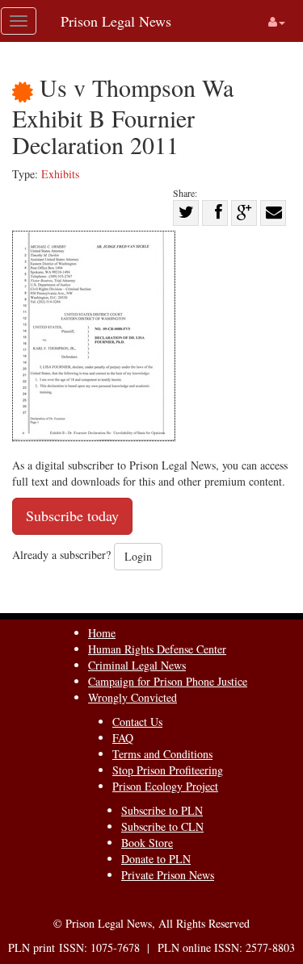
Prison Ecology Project (165, 786)
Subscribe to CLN (162, 826)
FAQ (122, 737)
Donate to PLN (156, 858)
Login (138, 556)
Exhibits (60, 174)
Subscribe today (72, 515)
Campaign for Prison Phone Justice (167, 681)
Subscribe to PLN (162, 810)
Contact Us (137, 721)
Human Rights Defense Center (157, 649)
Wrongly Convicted (132, 697)
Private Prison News (167, 875)
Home (102, 633)
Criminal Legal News (137, 665)
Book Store (147, 842)
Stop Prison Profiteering (167, 770)
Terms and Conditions (162, 754)
